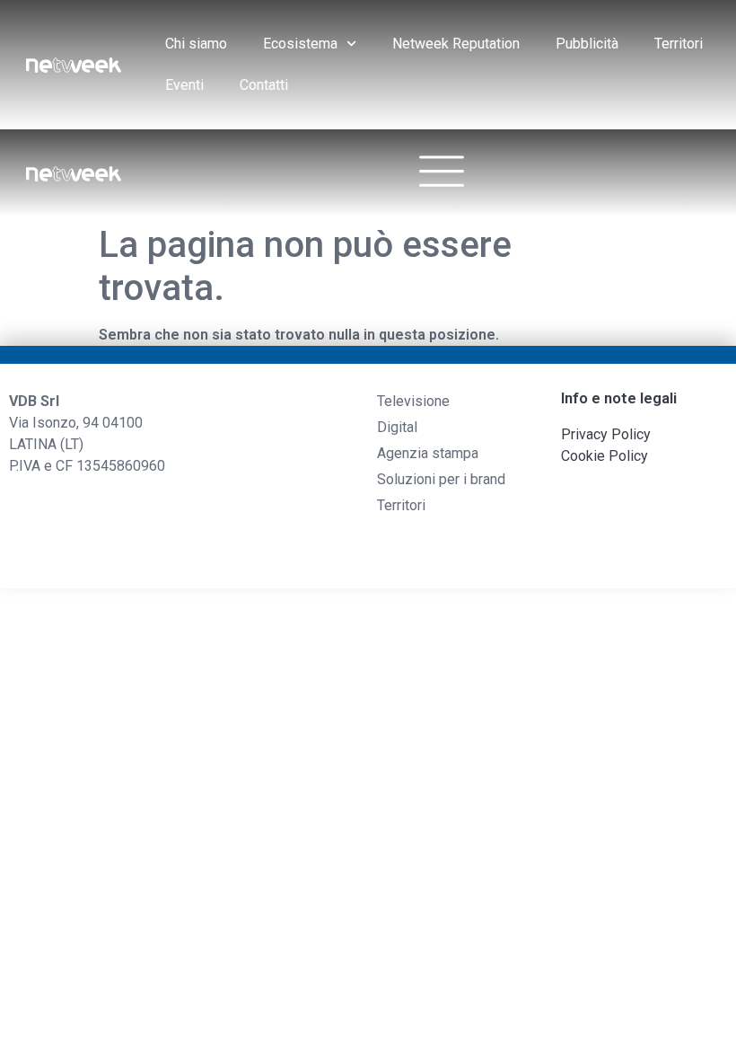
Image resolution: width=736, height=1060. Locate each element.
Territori (678, 43)
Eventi (184, 84)
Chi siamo (196, 43)
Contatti (264, 84)
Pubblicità (587, 43)
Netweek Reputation (456, 43)
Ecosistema (300, 43)
